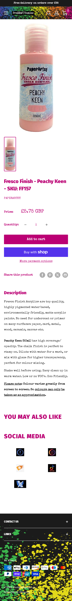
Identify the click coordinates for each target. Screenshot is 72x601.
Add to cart (36, 239)
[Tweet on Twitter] (57, 275)
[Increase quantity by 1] (46, 225)
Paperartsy (12, 198)
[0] (64, 13)
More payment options (36, 261)
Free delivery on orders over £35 (36, 3)
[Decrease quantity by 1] (25, 225)
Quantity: (11, 224)
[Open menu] (6, 13)
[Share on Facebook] (42, 275)
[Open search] (49, 13)
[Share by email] (65, 275)
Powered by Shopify (17, 592)
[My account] (57, 13)
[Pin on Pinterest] (50, 275)
